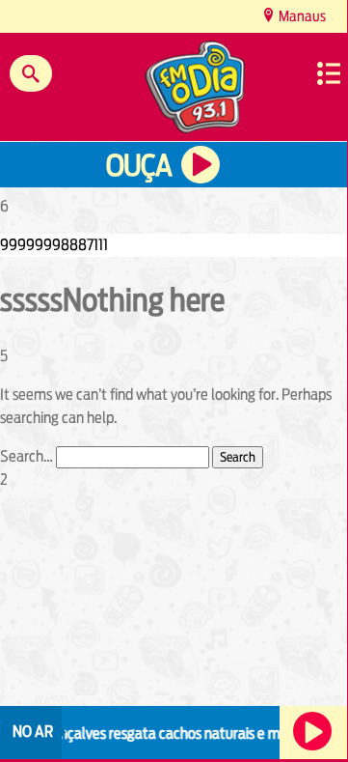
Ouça (139, 166)
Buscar (31, 73)
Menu (328, 73)
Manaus (301, 16)
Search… (26, 456)
